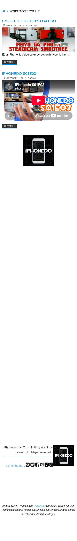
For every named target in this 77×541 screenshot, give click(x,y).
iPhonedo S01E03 (19, 73)
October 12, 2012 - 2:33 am (21, 78)
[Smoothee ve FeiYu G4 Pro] (38, 39)
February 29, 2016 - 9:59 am (21, 25)
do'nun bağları (15, 465)
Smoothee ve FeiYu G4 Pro (29, 21)
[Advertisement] (19, 236)
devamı (8, 62)
